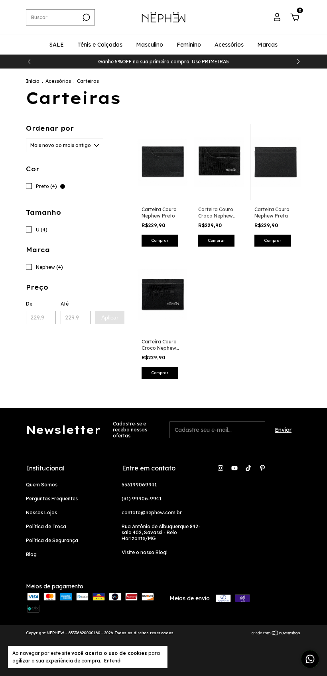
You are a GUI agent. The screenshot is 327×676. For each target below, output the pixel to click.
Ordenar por (50, 128)
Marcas (267, 44)
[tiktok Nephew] (248, 468)
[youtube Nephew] (234, 468)
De (29, 304)
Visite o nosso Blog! (144, 552)
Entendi (113, 661)
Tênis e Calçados (99, 44)
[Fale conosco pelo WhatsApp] (310, 659)
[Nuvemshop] (276, 633)
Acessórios (229, 44)
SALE (56, 44)
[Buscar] (85, 17)
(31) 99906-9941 (142, 499)
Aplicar (109, 317)
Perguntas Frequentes (52, 499)
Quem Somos (41, 485)
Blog (31, 554)
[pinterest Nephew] (262, 468)
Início (32, 81)
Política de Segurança (52, 540)
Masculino (149, 44)
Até (65, 304)
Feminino (189, 44)
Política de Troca (46, 526)
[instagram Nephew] (220, 468)
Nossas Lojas (41, 512)
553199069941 (139, 485)
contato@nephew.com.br (152, 512)
